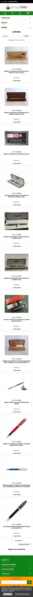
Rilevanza (10, 36)
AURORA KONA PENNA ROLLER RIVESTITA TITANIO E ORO (16, 279)
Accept (7, 594)
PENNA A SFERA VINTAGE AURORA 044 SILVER (16, 403)
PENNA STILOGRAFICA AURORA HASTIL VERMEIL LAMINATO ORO (16, 113)
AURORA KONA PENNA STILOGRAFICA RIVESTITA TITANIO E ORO (17, 196)
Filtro (26, 36)
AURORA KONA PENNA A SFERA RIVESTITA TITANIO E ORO (16, 237)
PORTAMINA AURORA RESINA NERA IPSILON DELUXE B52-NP (16, 527)
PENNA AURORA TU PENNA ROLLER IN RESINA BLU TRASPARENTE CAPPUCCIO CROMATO (16, 486)
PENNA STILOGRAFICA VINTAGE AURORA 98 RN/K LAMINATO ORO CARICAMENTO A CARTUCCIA (16, 362)
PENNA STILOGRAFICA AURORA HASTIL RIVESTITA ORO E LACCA (16, 72)
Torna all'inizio (25, 544)
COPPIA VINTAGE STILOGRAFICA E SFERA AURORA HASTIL (16, 320)
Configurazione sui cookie (22, 594)
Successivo (19, 540)
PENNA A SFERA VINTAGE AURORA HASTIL (16, 154)
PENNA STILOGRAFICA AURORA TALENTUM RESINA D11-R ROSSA (16, 444)
